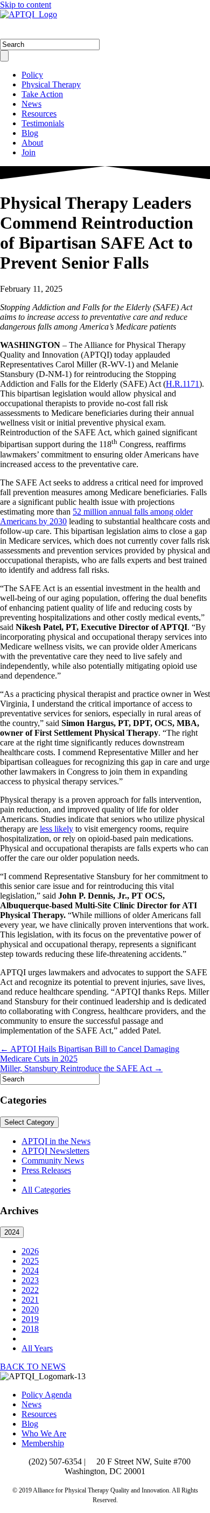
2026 (30, 1251)
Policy (32, 74)
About (32, 142)
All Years (37, 1348)
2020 (30, 1309)
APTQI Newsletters (55, 1150)
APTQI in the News (56, 1141)
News (31, 103)
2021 (30, 1299)
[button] (33, 1366)
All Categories (46, 1189)
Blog (30, 133)
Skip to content (25, 4)
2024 (11, 1232)
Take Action (42, 94)
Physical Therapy (51, 84)
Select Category (29, 1122)
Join (29, 152)
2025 (30, 1260)
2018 (30, 1328)
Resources (39, 113)
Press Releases (46, 1170)
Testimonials (43, 123)
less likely (56, 828)
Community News (53, 1160)
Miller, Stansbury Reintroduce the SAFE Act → (81, 1068)
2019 (30, 1319)
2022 (30, 1290)
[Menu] (4, 55)
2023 (30, 1280)
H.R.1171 (182, 383)
